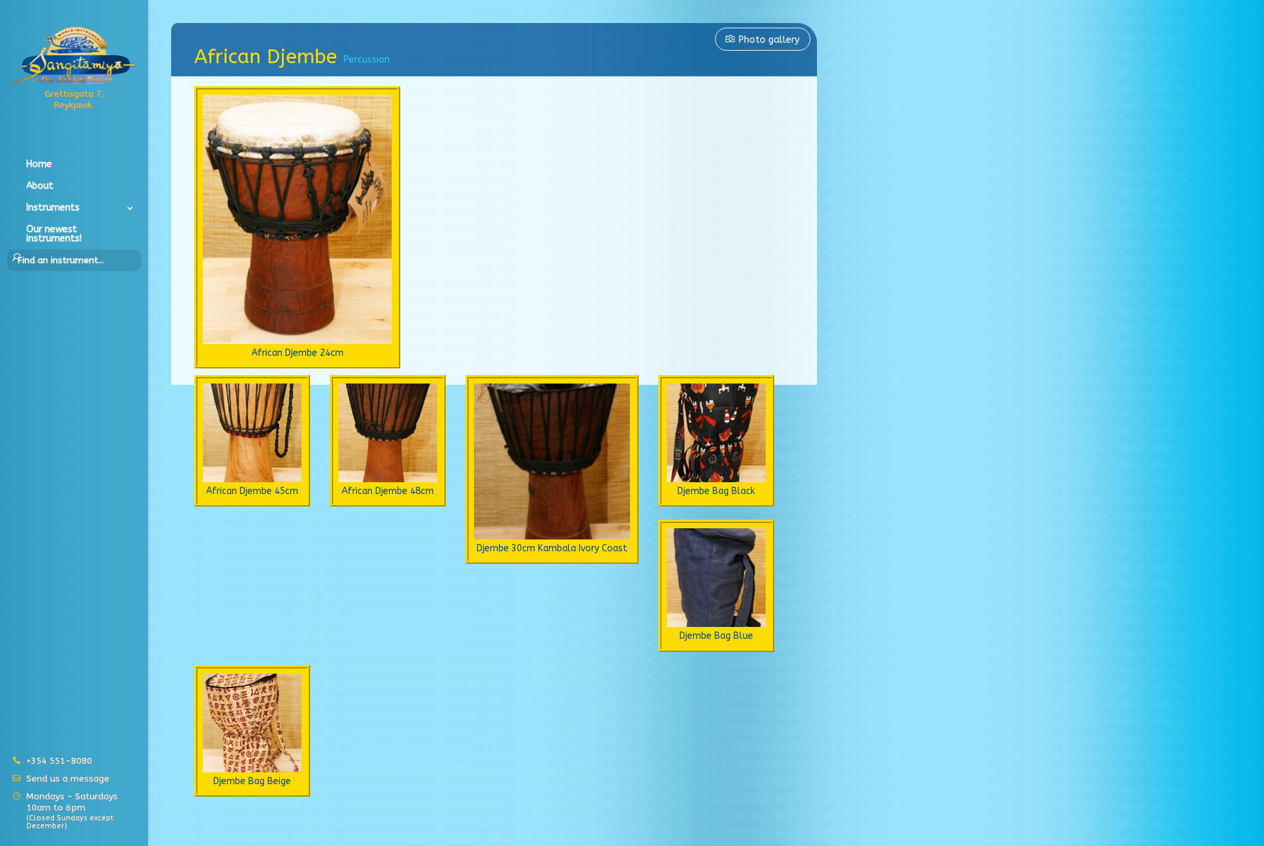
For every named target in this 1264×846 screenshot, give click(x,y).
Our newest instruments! (54, 234)
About (39, 186)
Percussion (367, 59)
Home (39, 165)
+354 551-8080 (59, 760)
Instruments (53, 208)
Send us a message (67, 778)
